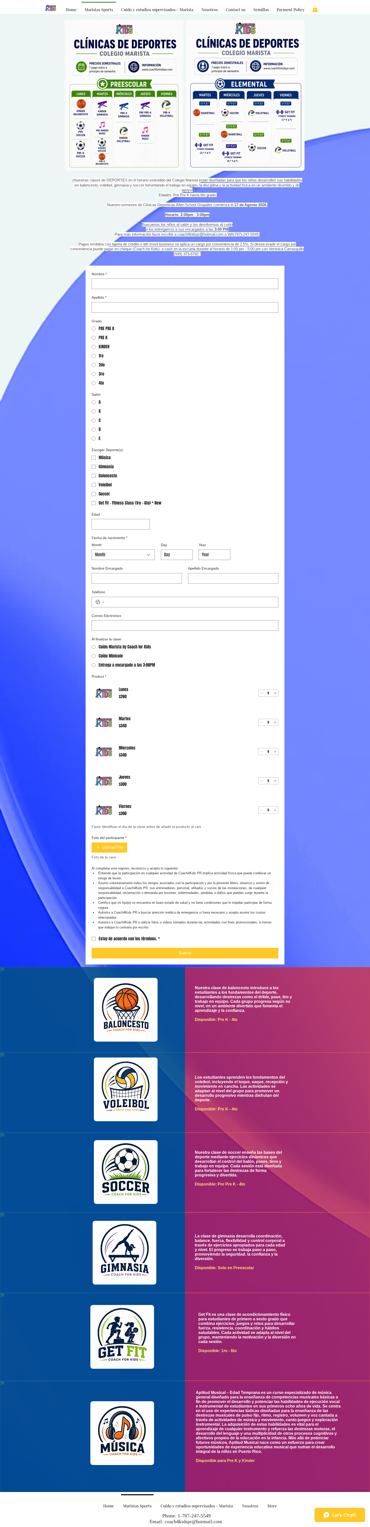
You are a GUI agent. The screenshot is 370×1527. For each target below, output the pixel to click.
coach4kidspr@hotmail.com (200, 234)
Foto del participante (109, 838)
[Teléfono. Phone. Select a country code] (100, 602)
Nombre (99, 274)
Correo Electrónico (106, 616)
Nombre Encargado (107, 568)
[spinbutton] (268, 693)
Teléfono (98, 592)
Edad (96, 514)
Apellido (99, 297)
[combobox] (123, 554)
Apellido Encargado (203, 568)
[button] (315, 9)
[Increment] (275, 693)
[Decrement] (261, 693)
